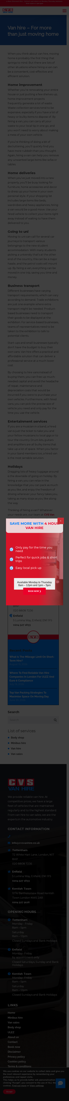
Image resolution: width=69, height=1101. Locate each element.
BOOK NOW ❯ (34, 591)
